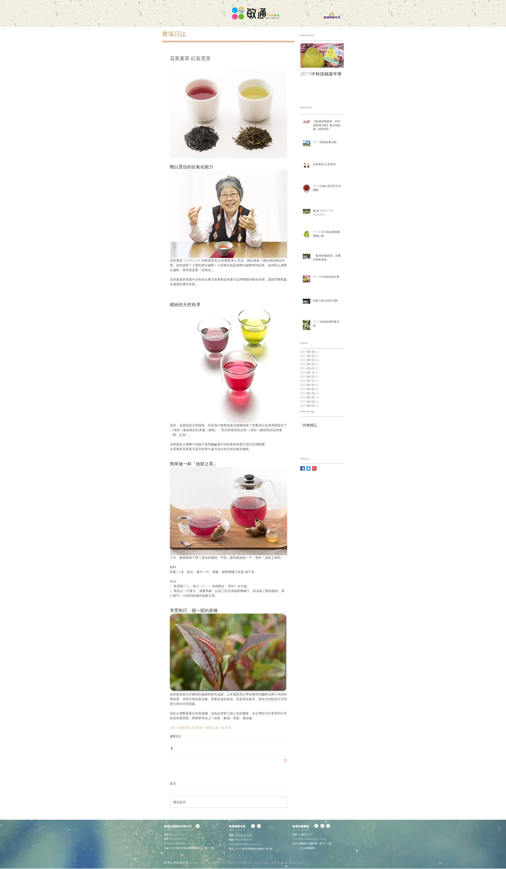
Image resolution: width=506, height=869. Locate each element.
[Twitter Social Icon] (308, 468)
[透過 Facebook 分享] (172, 748)
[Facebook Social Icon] (302, 468)
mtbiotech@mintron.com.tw (248, 844)
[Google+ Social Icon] (314, 468)
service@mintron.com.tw (182, 843)
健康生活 (175, 736)
